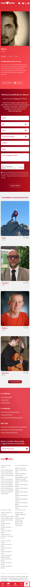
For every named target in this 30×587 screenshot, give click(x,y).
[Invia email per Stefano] (24, 328)
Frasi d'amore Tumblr (6, 415)
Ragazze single (19, 512)
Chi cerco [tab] (10, 56)
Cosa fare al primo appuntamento (10, 412)
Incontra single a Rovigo (7, 518)
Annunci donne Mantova (7, 486)
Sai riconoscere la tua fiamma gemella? (12, 417)
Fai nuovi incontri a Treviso (8, 516)
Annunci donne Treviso (7, 472)
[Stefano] (15, 308)
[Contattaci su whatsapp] (28, 3)
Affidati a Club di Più (20, 468)
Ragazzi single (19, 521)
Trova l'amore (18, 525)
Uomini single (18, 520)
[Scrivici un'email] (23, 3)
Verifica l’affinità (6, 83)
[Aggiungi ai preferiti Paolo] (27, 238)
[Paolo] (15, 218)
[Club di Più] (8, 3)
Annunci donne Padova (7, 473)
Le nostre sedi (5, 400)
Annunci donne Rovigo (7, 484)
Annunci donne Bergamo (7, 490)
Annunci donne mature (7, 470)
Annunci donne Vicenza (7, 481)
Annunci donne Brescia (7, 488)
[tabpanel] (15, 68)
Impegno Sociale (5, 402)
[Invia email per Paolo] (24, 238)
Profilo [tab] (16, 56)
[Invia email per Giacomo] (24, 373)
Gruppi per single (19, 518)
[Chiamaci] (26, 3)
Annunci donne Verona (7, 479)
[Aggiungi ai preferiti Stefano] (27, 328)
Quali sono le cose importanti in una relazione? (14, 427)
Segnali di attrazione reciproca (9, 432)
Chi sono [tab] (3, 56)
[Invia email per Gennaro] (24, 283)
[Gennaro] (15, 263)
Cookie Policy (4, 581)
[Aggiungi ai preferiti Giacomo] (27, 373)
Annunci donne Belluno (7, 482)
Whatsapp (19, 83)
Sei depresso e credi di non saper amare (12, 429)
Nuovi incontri (18, 523)
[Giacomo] (15, 353)
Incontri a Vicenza (5, 534)
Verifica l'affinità (15, 185)
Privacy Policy (24, 580)
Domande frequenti (6, 397)
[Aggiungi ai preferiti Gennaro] (27, 283)
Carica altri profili (14, 381)
